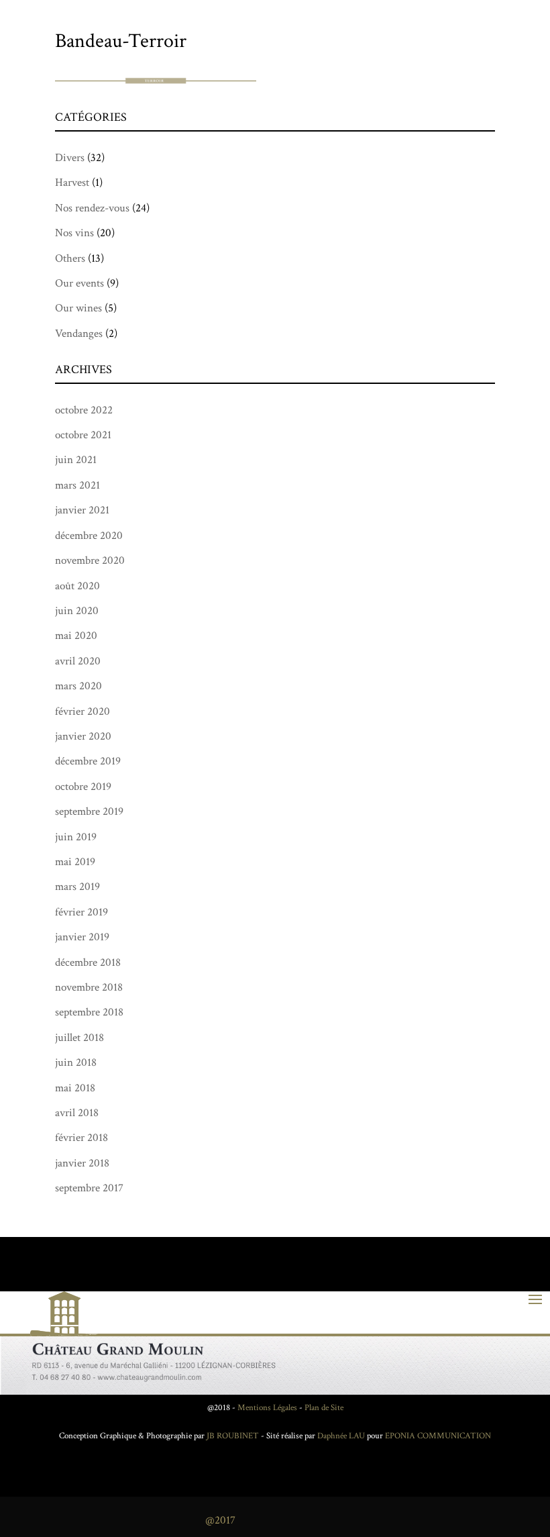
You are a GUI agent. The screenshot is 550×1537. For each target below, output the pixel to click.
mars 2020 (78, 686)
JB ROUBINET (233, 1436)
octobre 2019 (83, 786)
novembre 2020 (90, 560)
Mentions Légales (267, 1408)
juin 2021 (76, 459)
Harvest (72, 182)
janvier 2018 (82, 1163)
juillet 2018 (79, 1037)
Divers (70, 157)
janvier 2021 (82, 510)
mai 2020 (76, 635)
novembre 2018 (89, 987)
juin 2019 (76, 837)
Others (70, 258)
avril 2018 (77, 1112)
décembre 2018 (88, 962)
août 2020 (77, 586)
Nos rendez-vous (92, 208)
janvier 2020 (83, 736)
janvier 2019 (82, 937)
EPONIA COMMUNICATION (438, 1436)
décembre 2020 (89, 535)
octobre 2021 (83, 435)
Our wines (78, 308)
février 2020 (82, 711)
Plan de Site (324, 1408)
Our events (79, 283)
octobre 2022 (84, 410)
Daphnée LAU (340, 1436)
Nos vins (74, 233)
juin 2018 (76, 1062)
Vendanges (79, 333)
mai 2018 (75, 1088)
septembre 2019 (89, 811)
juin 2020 (77, 610)
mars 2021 (77, 485)
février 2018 (81, 1137)
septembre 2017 (89, 1188)
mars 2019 (77, 886)
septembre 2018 (89, 1012)
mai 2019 (75, 861)
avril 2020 (78, 661)
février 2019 (81, 912)
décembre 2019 (88, 761)
